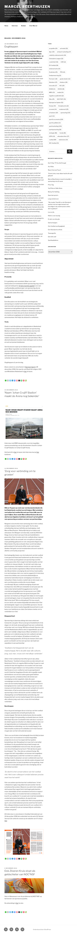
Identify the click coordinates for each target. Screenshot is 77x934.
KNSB (52, 89)
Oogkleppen (11, 46)
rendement (63, 109)
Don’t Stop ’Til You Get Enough (57, 163)
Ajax (52, 52)
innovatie (53, 85)
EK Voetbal (53, 65)
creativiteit (53, 62)
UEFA (52, 136)
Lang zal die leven (53, 199)
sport (52, 116)
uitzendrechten (63, 136)
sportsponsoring (55, 129)
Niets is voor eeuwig (54, 215)
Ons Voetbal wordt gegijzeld (56, 226)
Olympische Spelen (56, 102)
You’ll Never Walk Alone (55, 188)
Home (6, 25)
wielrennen (63, 139)
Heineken (53, 82)
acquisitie (53, 48)
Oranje (52, 106)
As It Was (51, 166)
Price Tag (51, 185)
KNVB (61, 89)
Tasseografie (52, 233)
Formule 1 (53, 79)
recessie (53, 109)
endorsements (54, 68)
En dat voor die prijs (54, 219)
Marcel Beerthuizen (27, 7)
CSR (63, 62)
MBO (52, 92)
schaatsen (53, 112)
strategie (53, 133)
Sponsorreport (30, 367)
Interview (15, 25)
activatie (64, 48)
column (12, 51)
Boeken (23, 25)
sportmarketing (55, 126)
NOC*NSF (61, 99)
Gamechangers (52, 222)
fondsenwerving (55, 75)
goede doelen (65, 79)
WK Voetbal (54, 143)
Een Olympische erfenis (55, 229)
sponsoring (65, 112)
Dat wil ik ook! (52, 236)
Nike (51, 99)
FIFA (62, 72)
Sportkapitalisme (53, 240)
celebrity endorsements (57, 55)
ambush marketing (64, 52)
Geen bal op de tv (53, 195)
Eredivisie (53, 72)
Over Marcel (33, 25)
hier (25, 371)
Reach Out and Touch (54, 170)
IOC (62, 85)
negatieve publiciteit (56, 96)
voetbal (52, 139)
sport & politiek (55, 123)
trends (63, 133)
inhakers (63, 82)
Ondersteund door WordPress (42, 929)
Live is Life (51, 212)
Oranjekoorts (63, 106)
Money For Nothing (53, 192)
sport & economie (56, 119)
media (60, 92)
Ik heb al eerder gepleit (27, 286)
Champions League (56, 58)
